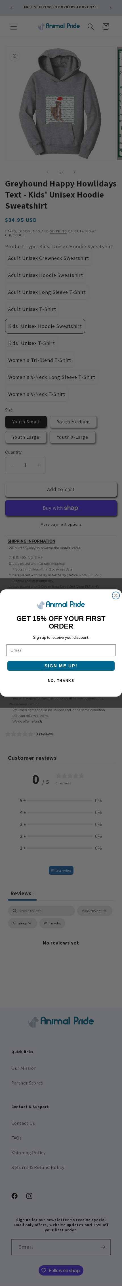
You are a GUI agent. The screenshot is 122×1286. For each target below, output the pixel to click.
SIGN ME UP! (61, 665)
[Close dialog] (116, 595)
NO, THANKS (61, 680)
